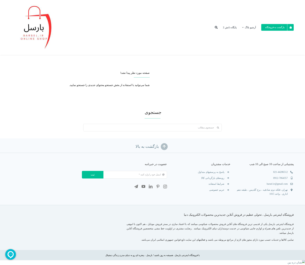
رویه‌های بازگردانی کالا (212, 178)
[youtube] (143, 186)
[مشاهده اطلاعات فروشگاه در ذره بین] (296, 262)
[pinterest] (158, 186)
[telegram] (136, 186)
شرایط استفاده (216, 184)
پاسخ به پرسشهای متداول (211, 172)
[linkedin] (150, 186)
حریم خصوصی (216, 190)
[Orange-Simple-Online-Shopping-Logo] (37, 2)
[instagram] (165, 186)
